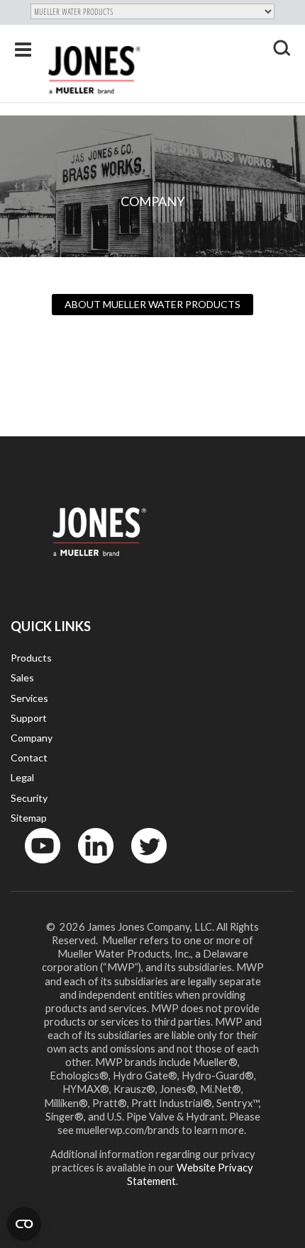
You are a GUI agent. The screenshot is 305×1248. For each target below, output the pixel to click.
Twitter (140, 866)
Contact (29, 757)
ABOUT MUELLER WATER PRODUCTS (152, 304)
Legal (22, 777)
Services (29, 698)
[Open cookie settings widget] (24, 1224)
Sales (22, 677)
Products (31, 658)
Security (29, 798)
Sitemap (29, 818)
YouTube (35, 866)
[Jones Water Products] (94, 69)
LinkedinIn (91, 866)
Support (29, 718)
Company (31, 738)
